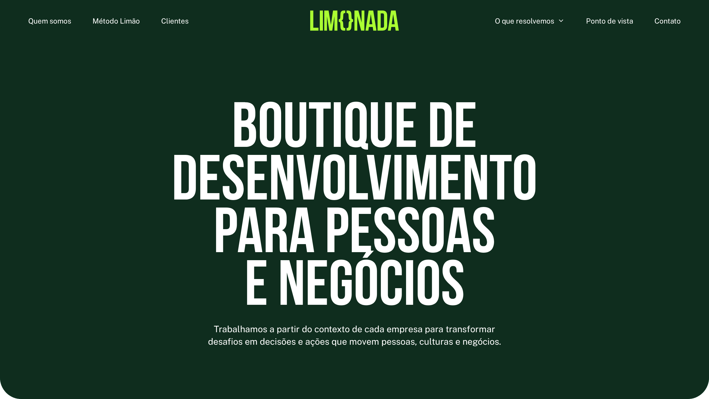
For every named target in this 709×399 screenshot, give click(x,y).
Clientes (175, 20)
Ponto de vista (609, 20)
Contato (667, 20)
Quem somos (49, 20)
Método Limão (116, 20)
